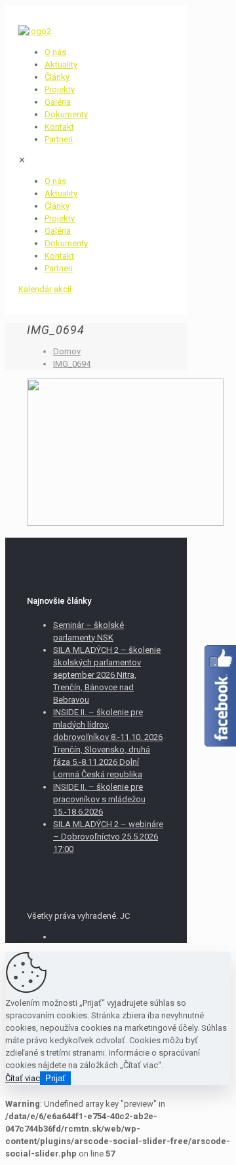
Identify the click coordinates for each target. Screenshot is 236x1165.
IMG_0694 (71, 364)
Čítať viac (22, 1078)
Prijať (55, 1078)
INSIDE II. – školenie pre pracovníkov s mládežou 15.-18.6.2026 (99, 799)
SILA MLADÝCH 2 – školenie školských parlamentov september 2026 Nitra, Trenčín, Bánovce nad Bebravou (107, 675)
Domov (67, 351)
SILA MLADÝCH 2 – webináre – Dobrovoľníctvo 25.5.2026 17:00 (108, 836)
